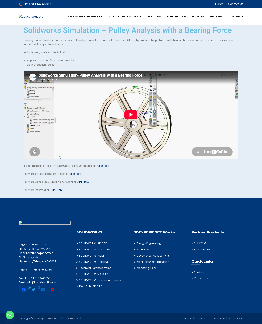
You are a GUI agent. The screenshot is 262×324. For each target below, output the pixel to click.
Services (198, 16)
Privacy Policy (222, 318)
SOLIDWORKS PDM (91, 255)
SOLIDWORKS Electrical (93, 261)
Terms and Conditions (194, 318)
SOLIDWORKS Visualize (93, 274)
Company (234, 16)
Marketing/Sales (147, 268)
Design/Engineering (149, 243)
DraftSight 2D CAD (90, 286)
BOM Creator (176, 16)
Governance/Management (153, 255)
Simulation (143, 249)
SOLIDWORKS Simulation (94, 249)
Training (215, 16)
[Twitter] (32, 289)
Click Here (103, 165)
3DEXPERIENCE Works (123, 16)
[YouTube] (51, 289)
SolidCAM (154, 16)
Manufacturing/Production (153, 261)
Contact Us (235, 4)
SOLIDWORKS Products (83, 16)
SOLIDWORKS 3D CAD (93, 243)
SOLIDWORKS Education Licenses (100, 280)
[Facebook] (22, 289)
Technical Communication (95, 268)
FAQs (240, 318)
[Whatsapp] (10, 315)
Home (219, 4)
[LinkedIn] (41, 289)
